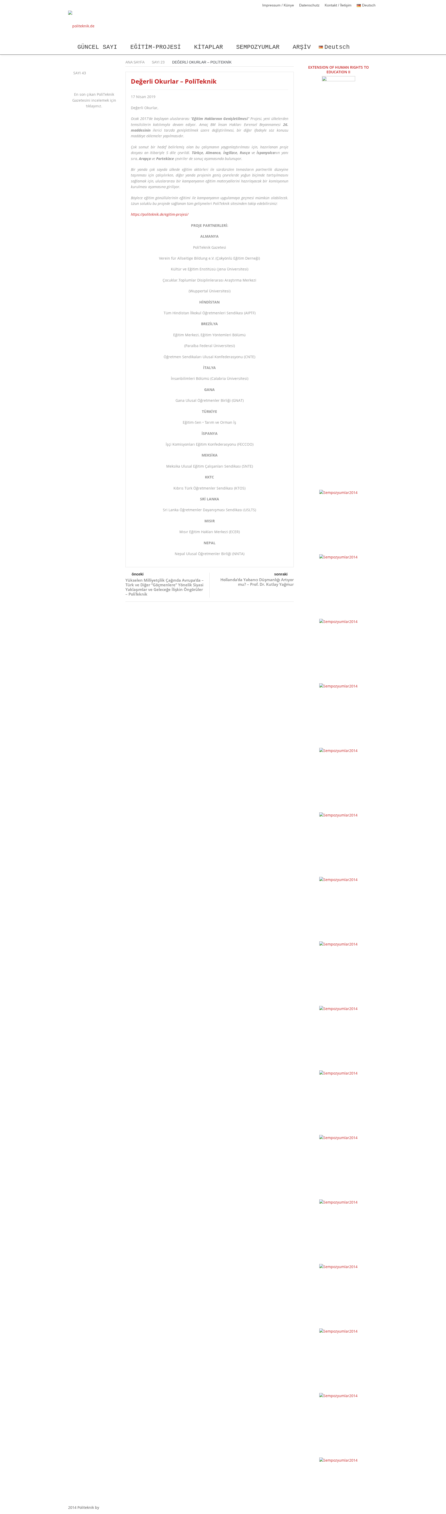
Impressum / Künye (278, 5)
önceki (138, 574)
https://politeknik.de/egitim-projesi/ (159, 214)
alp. (103, 1507)
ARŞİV (302, 47)
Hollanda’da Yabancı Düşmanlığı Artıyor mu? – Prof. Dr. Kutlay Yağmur (257, 582)
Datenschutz (309, 5)
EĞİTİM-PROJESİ (155, 47)
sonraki (281, 574)
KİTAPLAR (208, 47)
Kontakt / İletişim (338, 5)
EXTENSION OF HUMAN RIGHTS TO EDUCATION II (338, 69)
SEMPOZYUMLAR (258, 47)
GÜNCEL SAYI (97, 47)
